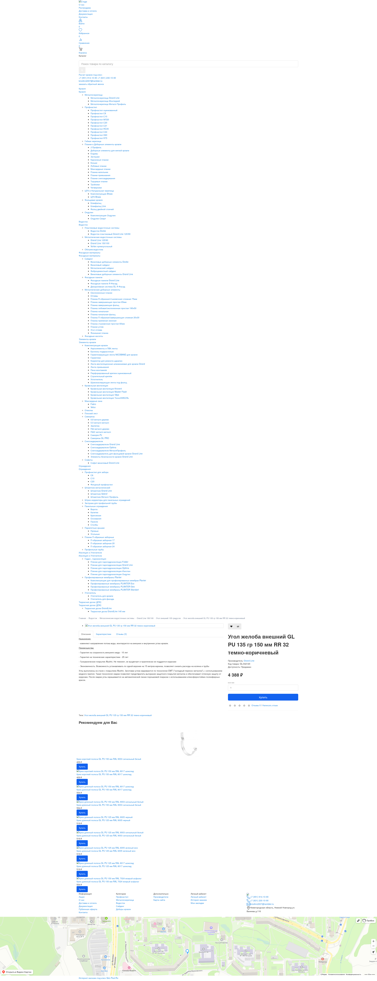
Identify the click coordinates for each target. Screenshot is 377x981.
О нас (81, 4)
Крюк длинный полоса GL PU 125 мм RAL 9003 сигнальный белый (109, 835)
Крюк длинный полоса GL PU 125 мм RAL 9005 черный (103, 820)
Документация (86, 13)
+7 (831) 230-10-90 (107, 77)
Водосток (83, 224)
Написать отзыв (270, 705)
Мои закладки (197, 902)
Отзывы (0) (121, 633)
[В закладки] (231, 626)
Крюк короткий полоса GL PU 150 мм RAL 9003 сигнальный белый (109, 758)
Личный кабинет (198, 896)
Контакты (83, 16)
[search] (82, 70)
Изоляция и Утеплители (90, 555)
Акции (82, 896)
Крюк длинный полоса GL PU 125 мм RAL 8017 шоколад (104, 866)
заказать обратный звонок (91, 83)
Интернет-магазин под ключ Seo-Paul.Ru (98, 977)
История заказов (199, 899)
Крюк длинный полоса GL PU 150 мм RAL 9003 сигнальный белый (109, 804)
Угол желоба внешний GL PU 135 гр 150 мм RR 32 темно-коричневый (214, 618)
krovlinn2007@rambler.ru (90, 80)
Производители (160, 896)
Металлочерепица (125, 899)
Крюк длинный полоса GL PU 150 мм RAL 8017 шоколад (104, 789)
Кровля (82, 91)
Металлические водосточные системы (117, 618)
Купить (263, 697)
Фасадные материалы (89, 255)
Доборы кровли (123, 909)
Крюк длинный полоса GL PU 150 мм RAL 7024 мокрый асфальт (108, 881)
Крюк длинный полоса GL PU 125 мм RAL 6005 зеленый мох (106, 850)
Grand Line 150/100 (145, 618)
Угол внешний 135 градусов (168, 618)
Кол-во (231, 683)
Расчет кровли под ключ (90, 74)
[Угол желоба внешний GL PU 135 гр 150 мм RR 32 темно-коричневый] (154, 625)
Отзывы (256, 705)
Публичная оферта (88, 909)
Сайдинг (120, 906)
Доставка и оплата (88, 10)
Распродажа (85, 7)
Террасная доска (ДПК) (90, 605)
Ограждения (85, 469)
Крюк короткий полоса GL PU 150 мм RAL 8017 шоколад (104, 774)
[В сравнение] (238, 626)
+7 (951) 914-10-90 (88, 77)
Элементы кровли (87, 342)
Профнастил (122, 896)
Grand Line (249, 660)
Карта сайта (159, 899)
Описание (86, 633)
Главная (82, 618)
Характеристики (103, 633)
